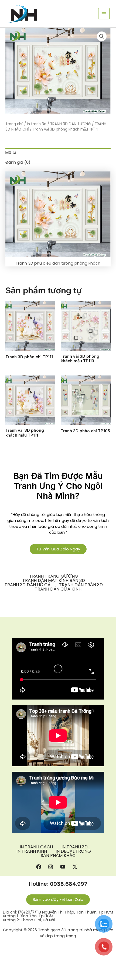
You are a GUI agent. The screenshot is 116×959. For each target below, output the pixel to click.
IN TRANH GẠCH (36, 847)
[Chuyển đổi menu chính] (104, 13)
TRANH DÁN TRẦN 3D (81, 585)
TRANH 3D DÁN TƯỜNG (70, 124)
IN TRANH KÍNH (31, 851)
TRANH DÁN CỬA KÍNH (58, 589)
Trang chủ (14, 124)
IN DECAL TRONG (73, 851)
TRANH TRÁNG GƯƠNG (53, 576)
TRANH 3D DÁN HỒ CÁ (27, 585)
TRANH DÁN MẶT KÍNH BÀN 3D (53, 580)
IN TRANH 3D (75, 847)
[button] (102, 36)
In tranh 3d (36, 124)
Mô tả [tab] (10, 152)
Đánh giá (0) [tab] (17, 162)
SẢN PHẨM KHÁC (58, 855)
